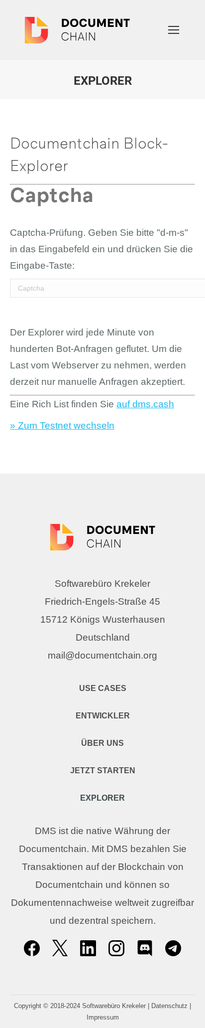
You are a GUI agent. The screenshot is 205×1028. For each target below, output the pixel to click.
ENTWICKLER (103, 715)
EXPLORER (102, 798)
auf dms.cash (145, 404)
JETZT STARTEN (102, 770)
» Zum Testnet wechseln (62, 425)
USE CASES (102, 688)
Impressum (103, 1017)
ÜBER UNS (102, 743)
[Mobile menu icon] (173, 29)
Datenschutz (169, 1006)
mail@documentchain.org (102, 655)
